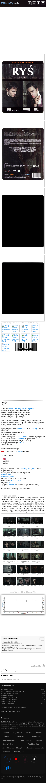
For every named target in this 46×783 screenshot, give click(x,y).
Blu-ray (34, 429)
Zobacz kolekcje (8, 744)
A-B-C (9, 483)
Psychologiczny (27, 409)
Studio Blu (21, 429)
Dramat (10, 409)
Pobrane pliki (19, 752)
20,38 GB (12, 485)
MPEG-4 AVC (16, 481)
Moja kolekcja (25, 740)
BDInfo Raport (8, 477)
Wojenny (18, 409)
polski (20, 451)
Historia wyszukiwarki (35, 748)
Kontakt (5, 733)
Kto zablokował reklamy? (12, 748)
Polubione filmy (34, 744)
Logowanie (17, 733)
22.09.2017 (22, 443)
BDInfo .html (6, 475)
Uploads (6, 752)
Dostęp (29, 733)
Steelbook (21, 439)
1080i (33, 469)
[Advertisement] (23, 31)
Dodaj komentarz (8, 670)
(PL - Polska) (22, 437)
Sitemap (5, 736)
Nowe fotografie (8, 740)
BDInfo (39, 740)
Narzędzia (20, 736)
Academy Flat (25, 469)
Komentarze (36, 736)
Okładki (39, 733)
